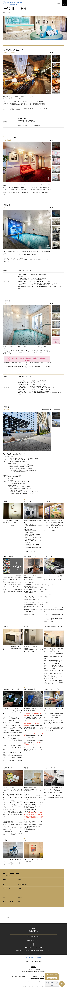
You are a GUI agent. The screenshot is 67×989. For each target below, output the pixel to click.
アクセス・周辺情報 (32, 976)
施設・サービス (22, 976)
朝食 (16, 976)
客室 (13, 976)
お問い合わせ (25, 978)
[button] (45, 53)
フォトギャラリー (42, 976)
